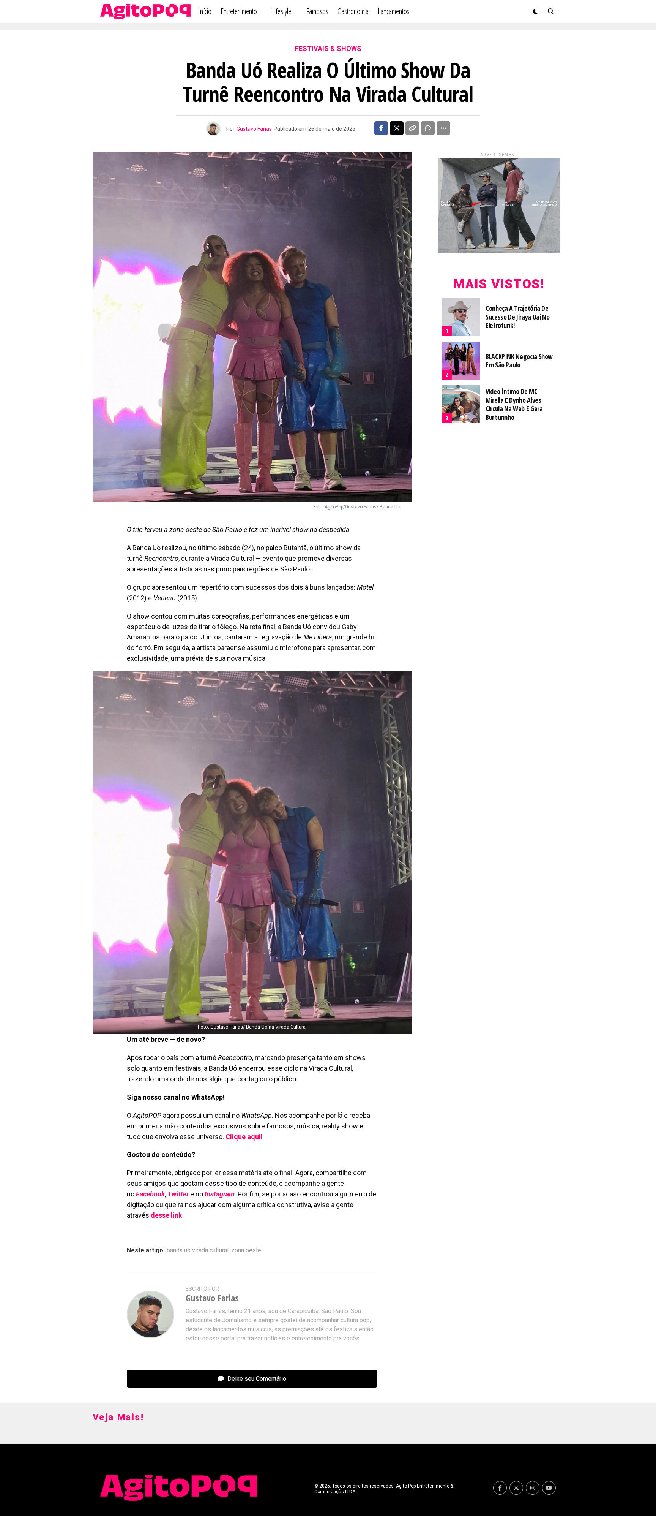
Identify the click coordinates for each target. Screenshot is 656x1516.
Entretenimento (239, 11)
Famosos (317, 11)
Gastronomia (353, 11)
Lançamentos (394, 11)
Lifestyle (281, 11)
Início (204, 11)
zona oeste (246, 1250)
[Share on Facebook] (381, 128)
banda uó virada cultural (198, 1250)
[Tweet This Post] (397, 128)
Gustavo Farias (254, 129)
